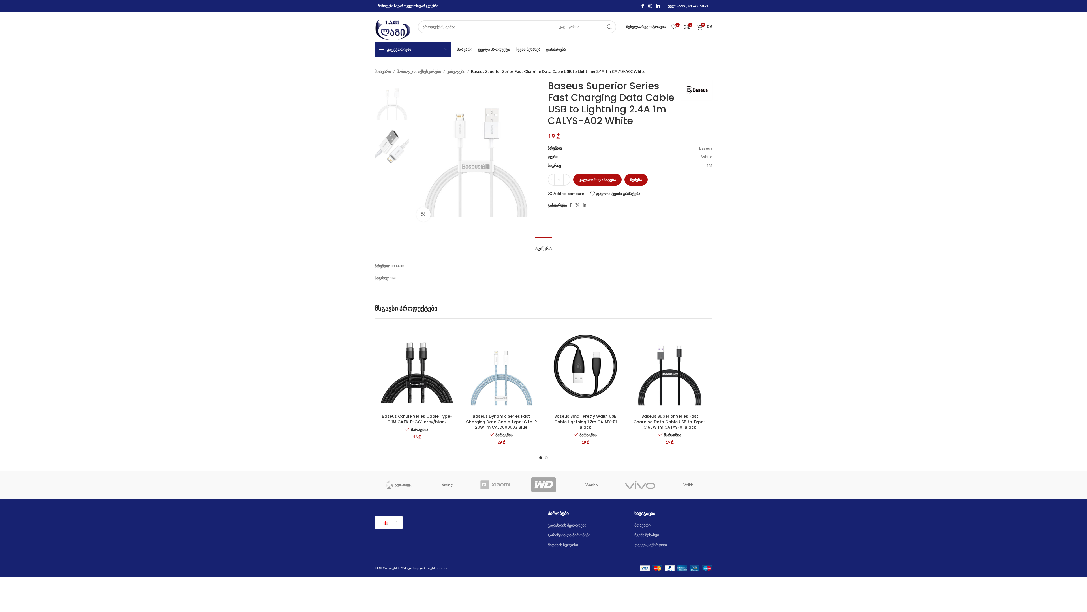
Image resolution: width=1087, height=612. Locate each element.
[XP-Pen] (399, 485)
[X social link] (577, 205)
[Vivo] (640, 485)
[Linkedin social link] (658, 6)
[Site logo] (393, 26)
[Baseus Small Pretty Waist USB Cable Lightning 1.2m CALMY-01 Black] (585, 366)
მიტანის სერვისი (563, 544)
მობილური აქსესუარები (419, 71)
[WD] (543, 485)
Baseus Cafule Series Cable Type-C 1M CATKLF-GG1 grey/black (417, 419)
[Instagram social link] (650, 6)
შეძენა (636, 179)
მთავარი (383, 71)
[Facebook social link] (642, 6)
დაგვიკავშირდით (650, 544)
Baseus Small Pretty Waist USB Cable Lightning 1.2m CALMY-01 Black (585, 421)
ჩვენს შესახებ (646, 534)
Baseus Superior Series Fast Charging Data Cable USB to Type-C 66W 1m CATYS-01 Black (670, 421)
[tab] (543, 245)
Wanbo (591, 484)
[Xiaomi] (495, 485)
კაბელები (456, 71)
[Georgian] (388, 522)
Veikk (688, 484)
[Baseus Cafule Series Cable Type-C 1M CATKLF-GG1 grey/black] (417, 366)
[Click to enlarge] (423, 214)
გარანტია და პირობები (569, 534)
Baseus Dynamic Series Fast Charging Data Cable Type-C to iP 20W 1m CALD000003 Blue (501, 421)
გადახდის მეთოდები (567, 525)
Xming (447, 484)
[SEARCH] (609, 26)
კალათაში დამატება (597, 179)
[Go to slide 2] (546, 457)
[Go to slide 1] (540, 457)
